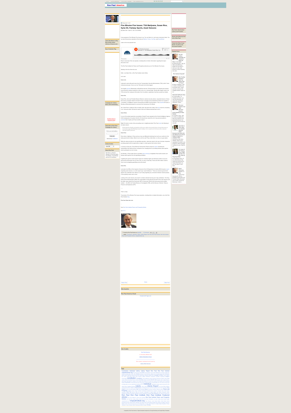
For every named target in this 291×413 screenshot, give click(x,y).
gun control (140, 382)
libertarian (133, 386)
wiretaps (145, 405)
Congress (167, 376)
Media (164, 386)
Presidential (144, 390)
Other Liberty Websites (126, 1)
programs (155, 390)
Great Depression (134, 382)
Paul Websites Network (139, 1)
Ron (168, 393)
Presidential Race (149, 390)
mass (162, 386)
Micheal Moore (128, 387)
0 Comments (146, 232)
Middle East (133, 387)
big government (135, 375)
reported (128, 88)
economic (137, 379)
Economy (141, 379)
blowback (146, 375)
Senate (131, 402)
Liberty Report (144, 234)
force (137, 381)
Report (168, 392)
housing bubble (154, 382)
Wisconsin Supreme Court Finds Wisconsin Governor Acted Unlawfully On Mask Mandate (178, 110)
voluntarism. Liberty (125, 405)
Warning (137, 405)
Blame (143, 375)
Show (146, 402)
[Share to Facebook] (156, 232)
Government (127, 382)
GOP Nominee (160, 381)
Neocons (147, 387)
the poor (134, 403)
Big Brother (130, 375)
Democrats (159, 378)
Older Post (167, 282)
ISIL (167, 384)
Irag (160, 384)
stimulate (154, 402)
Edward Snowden (147, 379)
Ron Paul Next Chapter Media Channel (134, 399)
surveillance (163, 402)
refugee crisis (155, 392)
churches (140, 376)
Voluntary (130, 405)
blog (128, 196)
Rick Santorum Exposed (163, 393)
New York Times (159, 387)
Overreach (150, 389)
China (136, 376)
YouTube (153, 39)
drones (133, 379)
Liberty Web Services (145, 363)
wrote (160, 123)
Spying (150, 402)
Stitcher (145, 39)
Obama (146, 389)
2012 (143, 372)
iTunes (149, 39)
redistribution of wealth (148, 392)
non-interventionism (132, 389)
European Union (160, 379)
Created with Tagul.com (145, 295)
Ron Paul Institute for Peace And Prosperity (136, 397)
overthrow (154, 389)
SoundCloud (161, 39)
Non (128, 389)
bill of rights (140, 375)
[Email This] (152, 232)
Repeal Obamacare (162, 392)
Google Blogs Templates (164, 410)
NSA (137, 389)
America (138, 374)
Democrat (154, 378)
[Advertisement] (158, 5)
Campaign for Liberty (158, 375)
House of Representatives (147, 382)
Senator (133, 402)
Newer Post (124, 282)
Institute (157, 384)
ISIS (168, 384)
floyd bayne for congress (131, 381)
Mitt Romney (138, 387)
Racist (165, 390)
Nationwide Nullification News (178, 94)
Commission (153, 376)
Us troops (146, 403)
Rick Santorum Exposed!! (178, 73)
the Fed (131, 403)
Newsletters (165, 387)
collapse (143, 376)
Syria (167, 402)
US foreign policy (141, 403)
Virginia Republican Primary (164, 403)
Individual (135, 234)
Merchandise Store (115, 1)
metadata (123, 387)
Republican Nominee (138, 393)
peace (162, 389)
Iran (162, 384)
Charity (133, 376)
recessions (141, 392)
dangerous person (148, 378)
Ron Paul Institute (156, 234)
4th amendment (147, 372)
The (128, 403)
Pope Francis (134, 390)
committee (158, 376)
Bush (153, 375)
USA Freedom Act (152, 403)
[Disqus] (145, 258)
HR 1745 (159, 382)
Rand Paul (128, 392)
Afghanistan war (159, 372)
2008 (141, 372)
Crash (144, 378)
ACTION (154, 372)
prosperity (159, 390)
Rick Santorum (155, 393)
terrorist (125, 403)
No (126, 389)
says (159, 107)
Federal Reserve (166, 379)
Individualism (154, 384)
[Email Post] (150, 232)
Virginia (157, 403)
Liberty (138, 234)
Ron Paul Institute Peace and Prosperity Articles (134, 207)
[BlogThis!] (153, 232)
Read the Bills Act (135, 392)
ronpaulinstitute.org (139, 235)
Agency (163, 372)
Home (107, 1)
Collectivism (148, 376)
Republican (124, 393)
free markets (154, 381)
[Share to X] (155, 232)
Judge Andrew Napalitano (126, 386)
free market (149, 381)
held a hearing (145, 153)
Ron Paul (150, 234)
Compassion (162, 376)
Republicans (145, 393)
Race (163, 390)
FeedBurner (115, 138)
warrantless (141, 405)
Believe (126, 375)
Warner (134, 405)
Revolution (149, 393)
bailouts (123, 375)
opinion (156, 146)
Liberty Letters (144, 386)
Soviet (148, 402)
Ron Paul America (133, 410)
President (139, 390)
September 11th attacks (140, 402)
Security (127, 402)
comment (123, 119)
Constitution (125, 371)
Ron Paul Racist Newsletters (147, 399)
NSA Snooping (141, 389)
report (167, 169)
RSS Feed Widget (111, 121)
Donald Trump (163, 378)
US (136, 403)
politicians (130, 390)
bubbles (150, 375)
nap (142, 387)
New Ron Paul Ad (153, 387)
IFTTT (124, 210)
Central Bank (129, 376)
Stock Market (158, 402)
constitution (129, 234)
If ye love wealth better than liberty (134, 384)
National (144, 387)
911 (151, 372)
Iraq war (164, 384)
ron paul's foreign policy (158, 399)
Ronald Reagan (166, 399)
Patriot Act (158, 389)
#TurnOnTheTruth (136, 372)
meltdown (167, 386)
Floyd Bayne (124, 381)
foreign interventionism (143, 381)
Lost (160, 386)
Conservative (124, 378)
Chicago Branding (153, 410)
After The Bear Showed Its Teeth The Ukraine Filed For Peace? (182, 80)
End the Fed (153, 379)
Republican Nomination (130, 393)
